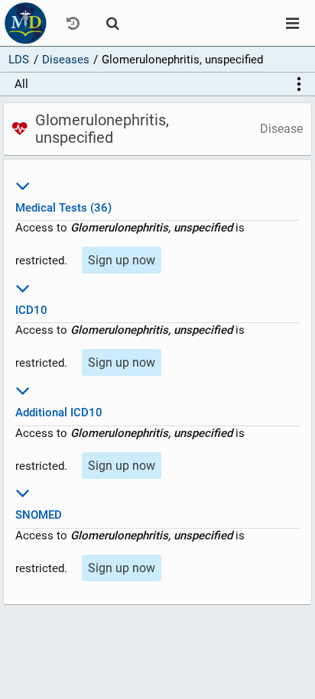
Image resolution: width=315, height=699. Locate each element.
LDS (18, 59)
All (21, 84)
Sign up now (121, 260)
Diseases (65, 59)
